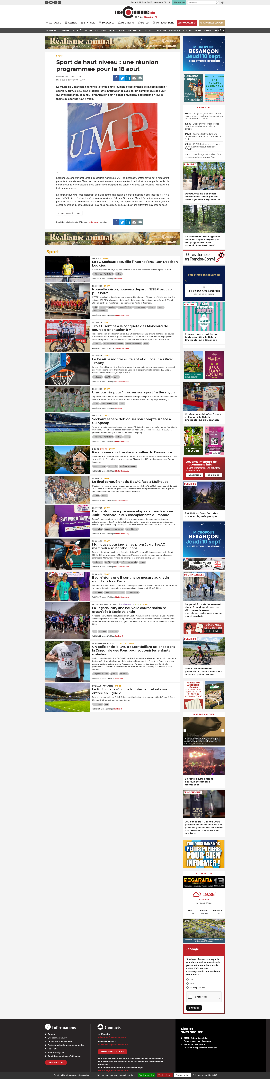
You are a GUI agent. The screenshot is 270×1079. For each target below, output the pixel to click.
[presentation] (185, 730)
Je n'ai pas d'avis (197, 987)
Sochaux (96, 258)
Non (192, 983)
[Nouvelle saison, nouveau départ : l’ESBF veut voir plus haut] (67, 296)
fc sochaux (98, 704)
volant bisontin (131, 529)
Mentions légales (56, 1052)
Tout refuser (164, 1075)
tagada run (113, 631)
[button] (217, 2)
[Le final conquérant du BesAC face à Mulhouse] (67, 488)
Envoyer (194, 1007)
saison (160, 307)
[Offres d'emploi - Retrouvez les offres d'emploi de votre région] (204, 262)
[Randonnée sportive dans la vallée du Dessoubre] (67, 459)
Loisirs (103, 449)
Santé (138, 605)
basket (96, 496)
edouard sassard (65, 213)
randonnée (113, 466)
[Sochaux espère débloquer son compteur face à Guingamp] (67, 425)
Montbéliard (99, 643)
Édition (139, 17)
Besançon (97, 286)
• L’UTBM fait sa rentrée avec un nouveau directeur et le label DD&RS (202, 147)
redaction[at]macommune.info (112, 1037)
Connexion (213, 475)
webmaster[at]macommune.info (113, 1070)
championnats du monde (113, 344)
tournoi (116, 377)
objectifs (151, 307)
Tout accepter (146, 1075)
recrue (142, 562)
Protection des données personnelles (66, 1045)
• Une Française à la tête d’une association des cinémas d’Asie (203, 155)
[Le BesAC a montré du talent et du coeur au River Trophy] (67, 366)
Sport (59, 56)
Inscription (194, 475)
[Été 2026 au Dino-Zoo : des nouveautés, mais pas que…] (204, 496)
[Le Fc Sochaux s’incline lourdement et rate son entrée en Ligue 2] (67, 696)
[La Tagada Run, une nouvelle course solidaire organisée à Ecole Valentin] (67, 614)
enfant (96, 404)
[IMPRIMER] (140, 78)
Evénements (127, 605)
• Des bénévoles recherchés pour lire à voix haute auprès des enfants (202, 126)
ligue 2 (127, 437)
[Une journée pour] (67, 399)
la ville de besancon (109, 404)
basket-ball (98, 377)
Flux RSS (52, 1049)
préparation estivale (129, 562)
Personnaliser (183, 1075)
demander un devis (112, 1051)
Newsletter (56, 1062)
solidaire (102, 631)
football (119, 274)
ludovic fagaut (140, 307)
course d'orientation (133, 344)
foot (106, 704)
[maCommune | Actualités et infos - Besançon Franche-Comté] (135, 12)
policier (114, 674)
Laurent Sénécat (125, 307)
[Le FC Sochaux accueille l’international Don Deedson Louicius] (67, 268)
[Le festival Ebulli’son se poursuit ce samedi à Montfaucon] (204, 761)
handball (112, 307)
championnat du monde (114, 529)
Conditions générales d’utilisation (64, 1056)
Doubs (95, 449)
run (95, 631)
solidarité (123, 674)
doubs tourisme (99, 466)
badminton (98, 529)
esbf (95, 307)
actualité (115, 605)
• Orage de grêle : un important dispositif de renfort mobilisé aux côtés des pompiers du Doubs (204, 116)
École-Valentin (100, 605)
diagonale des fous (101, 674)
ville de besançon (100, 311)
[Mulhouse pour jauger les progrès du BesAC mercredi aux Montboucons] (67, 551)
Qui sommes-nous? (57, 1038)
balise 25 (97, 344)
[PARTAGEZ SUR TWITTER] (122, 78)
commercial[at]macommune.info (113, 1044)
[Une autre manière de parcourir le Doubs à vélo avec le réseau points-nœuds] (204, 651)
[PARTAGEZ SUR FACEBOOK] (116, 78)
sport (79, 213)
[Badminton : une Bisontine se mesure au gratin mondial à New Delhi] (67, 584)
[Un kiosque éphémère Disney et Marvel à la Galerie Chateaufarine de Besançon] (204, 396)
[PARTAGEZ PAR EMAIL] (134, 78)
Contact (51, 1034)
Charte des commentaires (60, 1041)
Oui (191, 979)
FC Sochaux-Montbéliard (103, 274)
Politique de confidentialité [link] (205, 1075)
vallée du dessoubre (128, 466)
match (116, 562)
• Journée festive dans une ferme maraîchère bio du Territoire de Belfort (203, 136)
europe (102, 307)
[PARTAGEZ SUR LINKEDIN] (128, 78)
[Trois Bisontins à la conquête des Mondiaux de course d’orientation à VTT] (67, 332)
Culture (123, 643)
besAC (107, 377)
